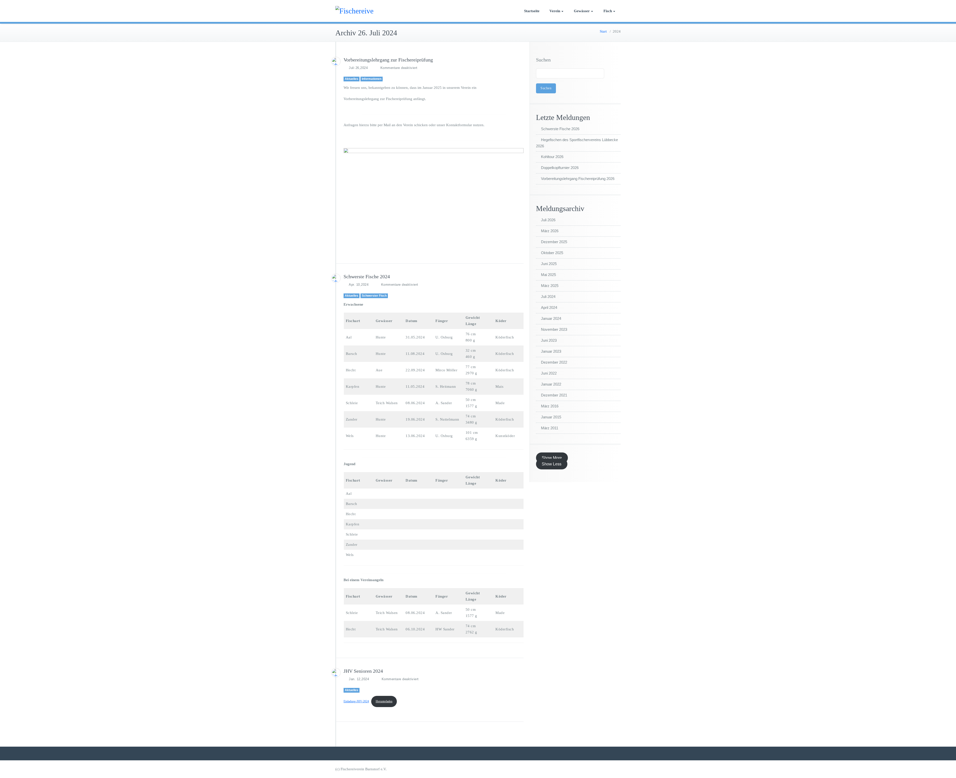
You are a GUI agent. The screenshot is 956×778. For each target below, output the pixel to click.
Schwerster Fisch (374, 295)
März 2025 (549, 285)
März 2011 (549, 428)
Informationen (371, 79)
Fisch (607, 11)
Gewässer (582, 11)
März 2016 (549, 406)
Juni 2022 (549, 373)
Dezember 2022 (554, 362)
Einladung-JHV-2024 (356, 701)
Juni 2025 (549, 264)
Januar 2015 (551, 417)
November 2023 (554, 329)
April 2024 (549, 307)
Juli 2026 (548, 220)
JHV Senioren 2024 (363, 671)
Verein (554, 11)
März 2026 (549, 231)
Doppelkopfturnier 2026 (560, 168)
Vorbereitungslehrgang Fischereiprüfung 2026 (577, 178)
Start (603, 31)
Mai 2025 (548, 275)
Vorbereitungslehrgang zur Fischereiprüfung (388, 59)
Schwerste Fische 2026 (560, 129)
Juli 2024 (548, 296)
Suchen (543, 59)
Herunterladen (384, 701)
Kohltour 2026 (552, 157)
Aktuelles (351, 79)
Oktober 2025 (552, 253)
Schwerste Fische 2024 (367, 276)
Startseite (531, 11)
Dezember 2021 (554, 395)
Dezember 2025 (554, 242)
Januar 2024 (551, 318)
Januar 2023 (551, 351)
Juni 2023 (549, 340)
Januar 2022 (551, 384)
